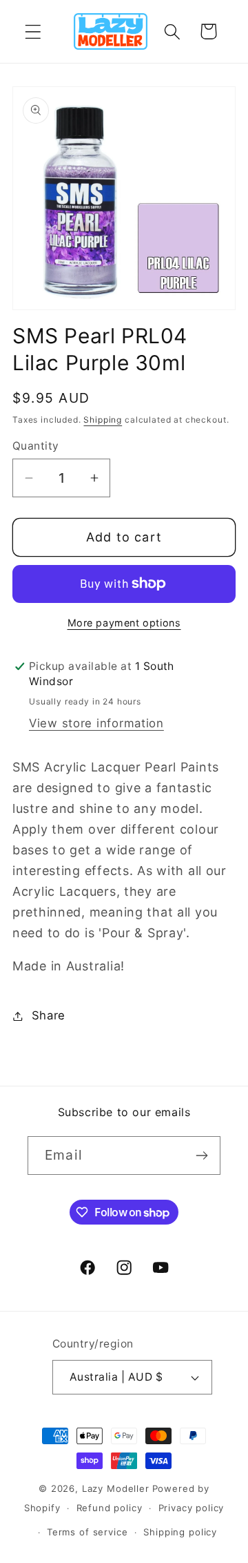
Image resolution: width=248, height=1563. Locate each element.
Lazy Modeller (115, 1488)
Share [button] (48, 1015)
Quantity (35, 445)
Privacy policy (191, 1507)
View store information (96, 723)
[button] (33, 31)
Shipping (102, 419)
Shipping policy (180, 1531)
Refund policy (109, 1507)
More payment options (124, 623)
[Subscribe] (201, 1155)
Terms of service (87, 1531)
